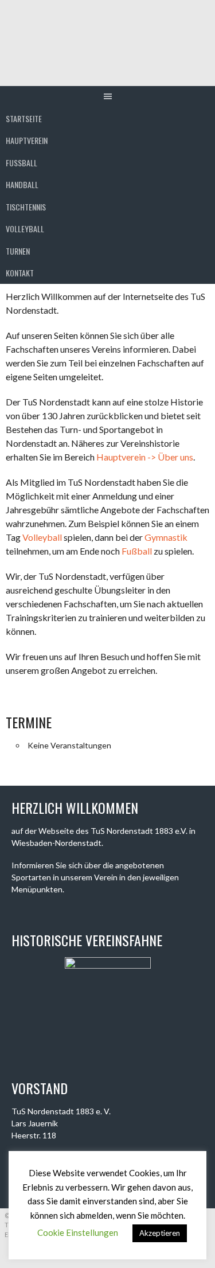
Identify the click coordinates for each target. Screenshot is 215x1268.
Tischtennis (26, 207)
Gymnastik (165, 537)
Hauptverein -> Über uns (144, 456)
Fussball (21, 163)
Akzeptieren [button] (159, 1233)
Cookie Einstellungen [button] (77, 1232)
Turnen (18, 251)
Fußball (137, 550)
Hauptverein (27, 140)
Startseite (24, 118)
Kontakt (20, 273)
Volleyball (25, 229)
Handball (22, 184)
